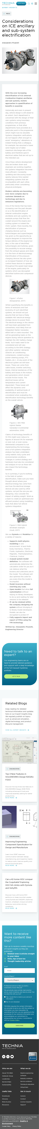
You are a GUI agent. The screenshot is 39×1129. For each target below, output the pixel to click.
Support (23, 1105)
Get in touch (25, 1091)
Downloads (6, 1096)
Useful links (7, 1091)
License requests (26, 1102)
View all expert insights (15, 730)
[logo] (19, 1047)
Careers (23, 1096)
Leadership (6, 1079)
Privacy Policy (16, 1126)
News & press (6, 1102)
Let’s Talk (21, 3)
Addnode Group (7, 1076)
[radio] (19, 998)
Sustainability (6, 1085)
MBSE (8, 13)
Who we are (7, 1068)
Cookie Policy (6, 1126)
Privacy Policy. (15, 1020)
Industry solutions (26, 1078)
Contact (23, 1099)
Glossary (5, 1099)
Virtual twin (24, 1087)
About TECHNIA (7, 1073)
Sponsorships (6, 1082)
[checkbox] (19, 999)
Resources (5, 1105)
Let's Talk (16, 676)
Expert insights (9, 7)
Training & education (27, 1084)
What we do (25, 1068)
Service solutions (26, 1081)
